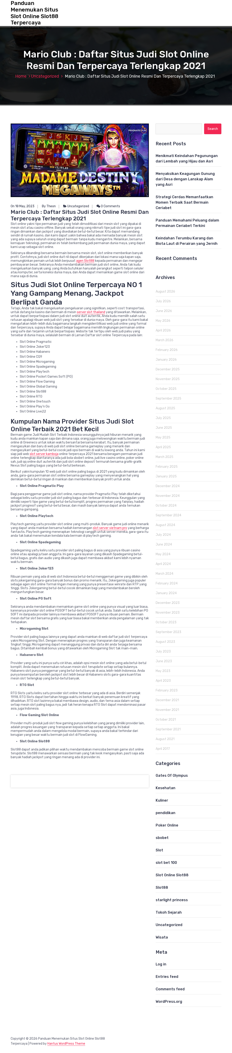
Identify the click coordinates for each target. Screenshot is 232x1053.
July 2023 (163, 651)
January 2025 (166, 476)
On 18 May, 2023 (22, 206)
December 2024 (168, 486)
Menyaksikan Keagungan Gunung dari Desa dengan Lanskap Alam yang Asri (185, 179)
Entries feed (167, 976)
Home (21, 76)
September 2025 (168, 398)
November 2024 (168, 496)
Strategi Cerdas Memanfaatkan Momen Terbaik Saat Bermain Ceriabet (184, 202)
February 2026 (167, 350)
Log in (161, 964)
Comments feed (170, 989)
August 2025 (165, 408)
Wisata (162, 937)
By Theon (49, 206)
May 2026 (163, 321)
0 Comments (110, 206)
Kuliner (162, 800)
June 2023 (164, 661)
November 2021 (167, 710)
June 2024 (164, 544)
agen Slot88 (85, 261)
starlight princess (172, 900)
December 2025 (168, 369)
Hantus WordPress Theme (66, 1044)
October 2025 (166, 389)
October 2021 (166, 720)
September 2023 (168, 632)
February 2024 (167, 583)
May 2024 (163, 554)
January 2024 (166, 593)
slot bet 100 (166, 862)
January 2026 (166, 360)
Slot (159, 850)
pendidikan (165, 813)
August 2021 (165, 739)
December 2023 (168, 603)
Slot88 (162, 887)
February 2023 (167, 690)
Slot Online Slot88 (172, 875)
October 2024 (166, 505)
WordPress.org (169, 1001)
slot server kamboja (44, 454)
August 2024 (165, 525)
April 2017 (163, 749)
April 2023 (163, 681)
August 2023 (165, 642)
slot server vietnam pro (110, 528)
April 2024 (163, 564)
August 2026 (165, 291)
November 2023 (168, 613)
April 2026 (163, 330)
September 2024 (168, 515)
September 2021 (168, 729)
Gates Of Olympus (172, 775)
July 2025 (163, 418)
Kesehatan (165, 788)
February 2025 (167, 467)
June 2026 (164, 311)
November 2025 (168, 379)
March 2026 (164, 340)
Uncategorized (45, 76)
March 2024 (164, 574)
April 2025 (163, 447)
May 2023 (163, 671)
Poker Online (167, 825)
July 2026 (163, 301)
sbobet (162, 838)
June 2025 (164, 428)
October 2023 (166, 622)
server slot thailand (91, 312)
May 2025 (163, 437)
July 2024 (163, 535)
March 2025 (164, 457)
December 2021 (167, 700)
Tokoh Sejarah (169, 912)
